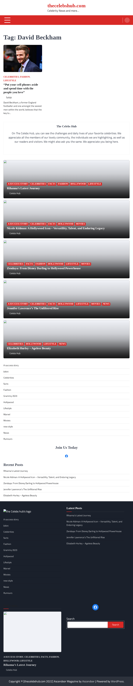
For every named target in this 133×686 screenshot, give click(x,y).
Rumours (7, 439)
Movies (80, 224)
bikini (5, 371)
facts (51, 184)
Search (70, 619)
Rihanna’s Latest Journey (23, 188)
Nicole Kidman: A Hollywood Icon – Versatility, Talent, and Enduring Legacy (56, 228)
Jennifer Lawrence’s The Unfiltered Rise (33, 308)
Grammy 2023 (10, 396)
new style (8, 426)
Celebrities (11, 77)
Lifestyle (9, 80)
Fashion (25, 77)
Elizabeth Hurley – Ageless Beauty (29, 348)
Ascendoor (88, 681)
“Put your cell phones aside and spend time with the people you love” (20, 88)
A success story (18, 184)
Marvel (6, 414)
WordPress (117, 681)
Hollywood (78, 184)
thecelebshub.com (66, 5)
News (106, 304)
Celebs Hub (15, 193)
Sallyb (9, 97)
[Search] (127, 20)
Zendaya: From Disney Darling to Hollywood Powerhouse (44, 268)
